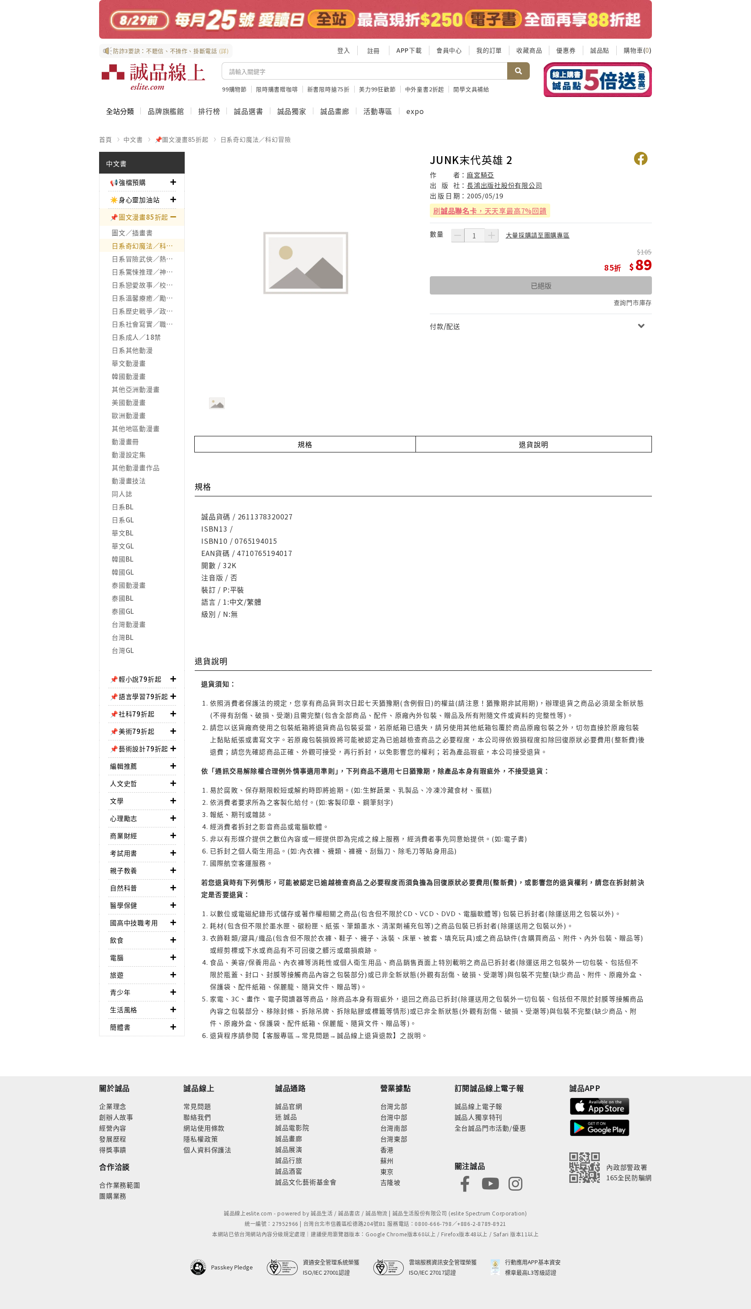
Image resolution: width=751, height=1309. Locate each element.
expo (415, 111)
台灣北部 (394, 1106)
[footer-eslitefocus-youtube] (490, 1183)
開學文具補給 (471, 89)
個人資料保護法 (207, 1149)
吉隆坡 (390, 1182)
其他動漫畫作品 (136, 467)
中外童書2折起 (425, 89)
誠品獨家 (291, 111)
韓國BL (123, 558)
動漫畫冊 (125, 441)
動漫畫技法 (129, 480)
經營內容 (112, 1127)
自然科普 (123, 887)
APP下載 (409, 50)
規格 (305, 444)
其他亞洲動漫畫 (136, 389)
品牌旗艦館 (166, 111)
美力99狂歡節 (377, 89)
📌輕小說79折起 (135, 678)
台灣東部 (394, 1138)
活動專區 (377, 111)
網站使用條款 (204, 1127)
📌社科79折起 (132, 713)
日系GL (123, 519)
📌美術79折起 (132, 731)
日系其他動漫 (132, 350)
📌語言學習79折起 (139, 696)
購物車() (638, 50)
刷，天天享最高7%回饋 (490, 210)
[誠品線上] (153, 76)
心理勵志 (123, 818)
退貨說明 (533, 444)
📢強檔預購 (128, 182)
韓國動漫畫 (129, 376)
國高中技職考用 (134, 922)
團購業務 (112, 1195)
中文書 (133, 139)
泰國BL (123, 598)
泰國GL (123, 611)
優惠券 (565, 50)
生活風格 (123, 1009)
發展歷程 (112, 1138)
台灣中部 (394, 1117)
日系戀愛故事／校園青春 (148, 284)
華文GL (123, 545)
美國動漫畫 (129, 402)
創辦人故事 (116, 1117)
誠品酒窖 (288, 1170)
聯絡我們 (197, 1117)
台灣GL (123, 650)
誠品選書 (248, 111)
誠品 (289, 1116)
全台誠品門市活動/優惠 (490, 1127)
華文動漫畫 (129, 363)
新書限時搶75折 (328, 89)
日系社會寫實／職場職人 (148, 323)
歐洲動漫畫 (129, 415)
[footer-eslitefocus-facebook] (465, 1183)
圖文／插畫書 (132, 232)
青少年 (120, 992)
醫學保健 (123, 905)
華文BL (123, 532)
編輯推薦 (123, 765)
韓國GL (123, 571)
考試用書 (123, 852)
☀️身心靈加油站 (135, 199)
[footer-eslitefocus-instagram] (515, 1183)
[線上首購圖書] (598, 79)
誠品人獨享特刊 (479, 1117)
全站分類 (120, 111)
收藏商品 (529, 50)
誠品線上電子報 (479, 1106)
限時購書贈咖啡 (277, 89)
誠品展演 (288, 1149)
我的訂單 (489, 50)
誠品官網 (288, 1106)
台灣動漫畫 (129, 624)
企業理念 (112, 1106)
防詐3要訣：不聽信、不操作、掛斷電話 (171, 51)
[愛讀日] (375, 19)
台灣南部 (394, 1127)
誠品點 (599, 50)
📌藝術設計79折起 (139, 748)
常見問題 (197, 1106)
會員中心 (449, 50)
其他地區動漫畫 (136, 428)
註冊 (373, 50)
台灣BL (123, 637)
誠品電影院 (292, 1127)
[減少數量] (458, 235)
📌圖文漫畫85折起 (182, 139)
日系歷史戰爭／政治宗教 (148, 310)
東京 (387, 1171)
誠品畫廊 (334, 111)
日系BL (123, 506)
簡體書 (120, 1026)
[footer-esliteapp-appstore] (599, 1105)
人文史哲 (123, 783)
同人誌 (122, 493)
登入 (343, 50)
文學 (117, 800)
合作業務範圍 (119, 1184)
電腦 (117, 957)
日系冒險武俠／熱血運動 (148, 258)
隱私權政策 (200, 1138)
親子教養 (123, 870)
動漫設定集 (129, 454)
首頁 (105, 139)
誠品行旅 (288, 1160)
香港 (387, 1149)
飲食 (117, 939)
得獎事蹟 (112, 1149)
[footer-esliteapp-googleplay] (599, 1127)
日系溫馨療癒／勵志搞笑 (148, 297)
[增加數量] (491, 235)
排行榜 (209, 111)
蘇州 (387, 1160)
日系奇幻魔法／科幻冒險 (255, 139)
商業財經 (123, 835)
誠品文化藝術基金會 (306, 1181)
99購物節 (234, 89)
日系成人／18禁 (136, 336)
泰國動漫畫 (129, 584)
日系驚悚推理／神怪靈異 (148, 271)
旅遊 (117, 974)
